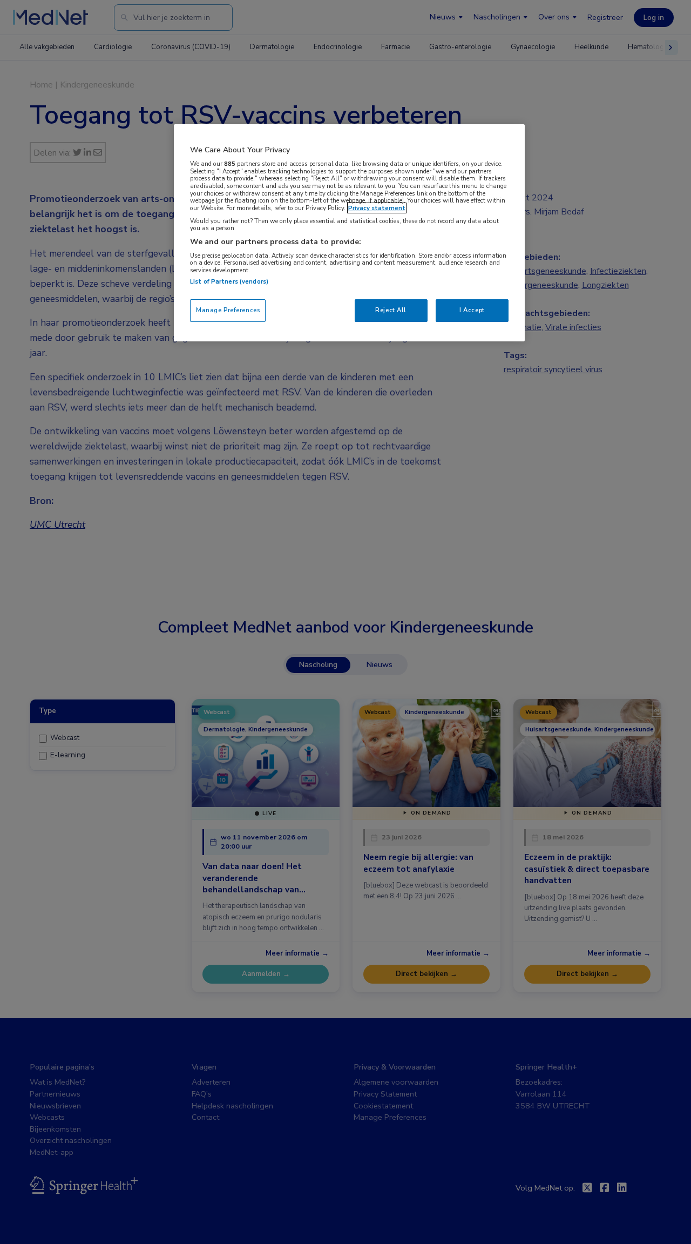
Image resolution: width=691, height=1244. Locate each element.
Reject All (391, 310)
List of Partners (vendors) (229, 281)
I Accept (472, 310)
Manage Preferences (228, 310)
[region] (349, 232)
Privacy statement (376, 208)
